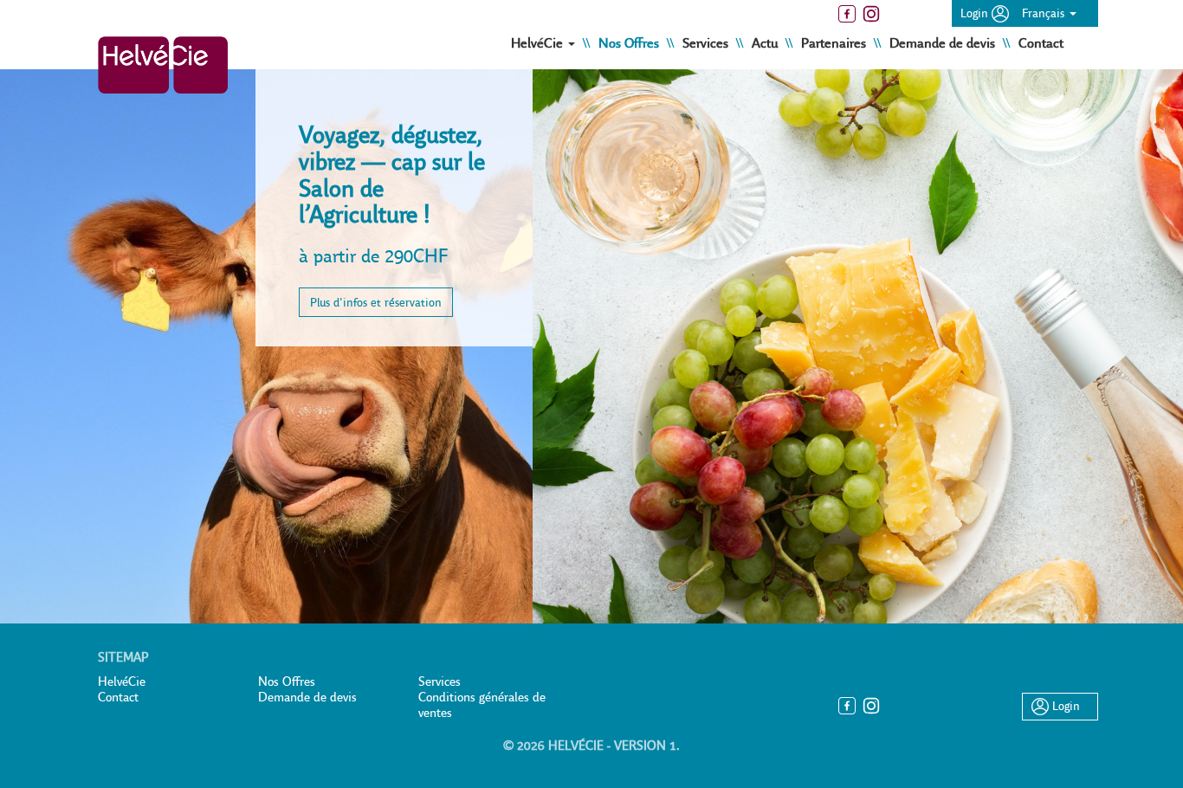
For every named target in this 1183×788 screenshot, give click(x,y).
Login (976, 13)
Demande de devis (944, 43)
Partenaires (835, 43)
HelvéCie (121, 681)
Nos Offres (630, 43)
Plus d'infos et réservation (376, 302)
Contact (1040, 43)
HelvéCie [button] (538, 43)
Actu (766, 43)
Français (1045, 13)
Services (707, 43)
